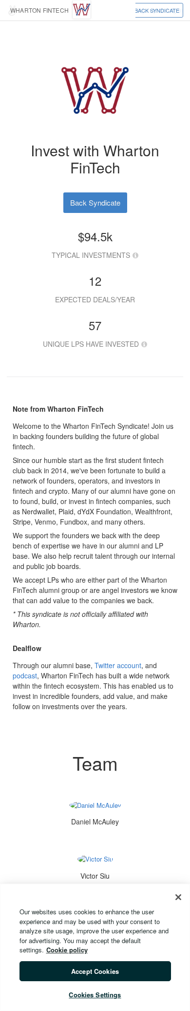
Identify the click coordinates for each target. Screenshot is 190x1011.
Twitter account (118, 665)
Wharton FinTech (39, 10)
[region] (95, 947)
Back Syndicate (156, 10)
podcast (25, 675)
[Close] (178, 897)
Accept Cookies (95, 971)
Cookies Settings (95, 994)
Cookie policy (67, 949)
